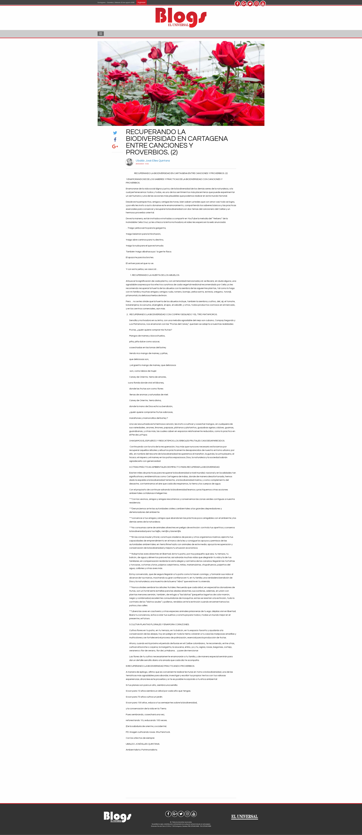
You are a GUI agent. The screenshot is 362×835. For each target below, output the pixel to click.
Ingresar (142, 2)
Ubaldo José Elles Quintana (153, 160)
